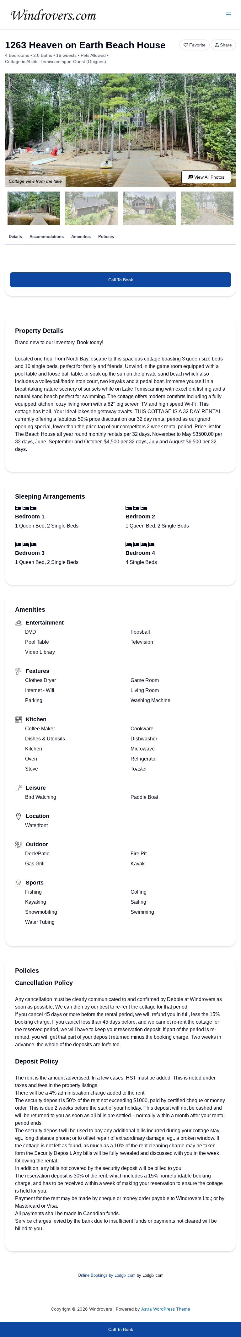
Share (226, 44)
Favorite (197, 44)
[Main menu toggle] (228, 14)
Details (15, 236)
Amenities (81, 236)
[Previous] (12, 131)
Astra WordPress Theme (165, 1309)
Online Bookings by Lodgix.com (107, 1275)
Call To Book (120, 279)
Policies (106, 236)
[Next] (228, 131)
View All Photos (208, 177)
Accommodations (46, 236)
